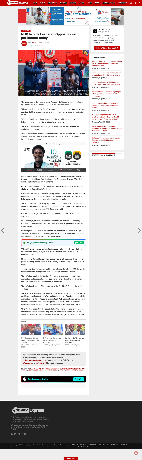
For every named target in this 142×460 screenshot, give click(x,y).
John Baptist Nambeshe (69, 368)
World (81, 3)
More (97, 3)
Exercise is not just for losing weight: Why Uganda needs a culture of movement (106, 94)
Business (63, 3)
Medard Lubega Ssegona (37, 370)
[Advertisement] (71, 421)
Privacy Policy (112, 445)
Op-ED (90, 3)
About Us (124, 445)
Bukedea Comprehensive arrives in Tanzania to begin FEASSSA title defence (106, 140)
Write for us (123, 3)
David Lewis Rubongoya (50, 368)
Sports (73, 3)
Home (35, 3)
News (42, 3)
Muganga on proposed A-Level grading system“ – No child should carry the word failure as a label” (105, 117)
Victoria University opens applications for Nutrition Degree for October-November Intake (107, 63)
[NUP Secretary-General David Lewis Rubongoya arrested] (31, 329)
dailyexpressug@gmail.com (34, 360)
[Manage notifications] (136, 453)
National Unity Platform (68, 370)
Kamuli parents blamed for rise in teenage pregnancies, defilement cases (105, 105)
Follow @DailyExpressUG (107, 48)
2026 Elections (109, 3)
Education (52, 3)
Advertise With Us (81, 447)
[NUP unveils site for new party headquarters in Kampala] (53, 329)
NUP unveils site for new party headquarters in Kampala (52, 340)
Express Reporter (36, 42)
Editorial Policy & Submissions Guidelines (88, 445)
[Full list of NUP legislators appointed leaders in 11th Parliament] (75, 329)
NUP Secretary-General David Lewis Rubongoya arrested (30, 340)
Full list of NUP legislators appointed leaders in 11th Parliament (74, 340)
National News (52, 370)
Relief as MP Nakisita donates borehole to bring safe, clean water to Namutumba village (107, 128)
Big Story (37, 368)
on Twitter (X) (41, 363)
